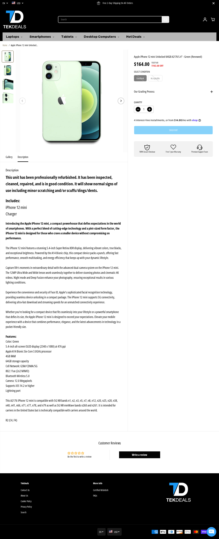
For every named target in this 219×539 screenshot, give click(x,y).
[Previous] (22, 101)
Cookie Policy (26, 501)
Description (23, 157)
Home (5, 45)
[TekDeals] (15, 19)
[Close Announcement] (213, 3)
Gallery (9, 157)
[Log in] (205, 19)
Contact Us (25, 490)
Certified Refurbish (100, 490)
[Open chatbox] (211, 532)
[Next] (121, 101)
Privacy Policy (26, 506)
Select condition (142, 71)
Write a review (139, 455)
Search (23, 512)
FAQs (95, 495)
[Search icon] (165, 19)
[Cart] (212, 19)
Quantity (138, 102)
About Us (24, 495)
